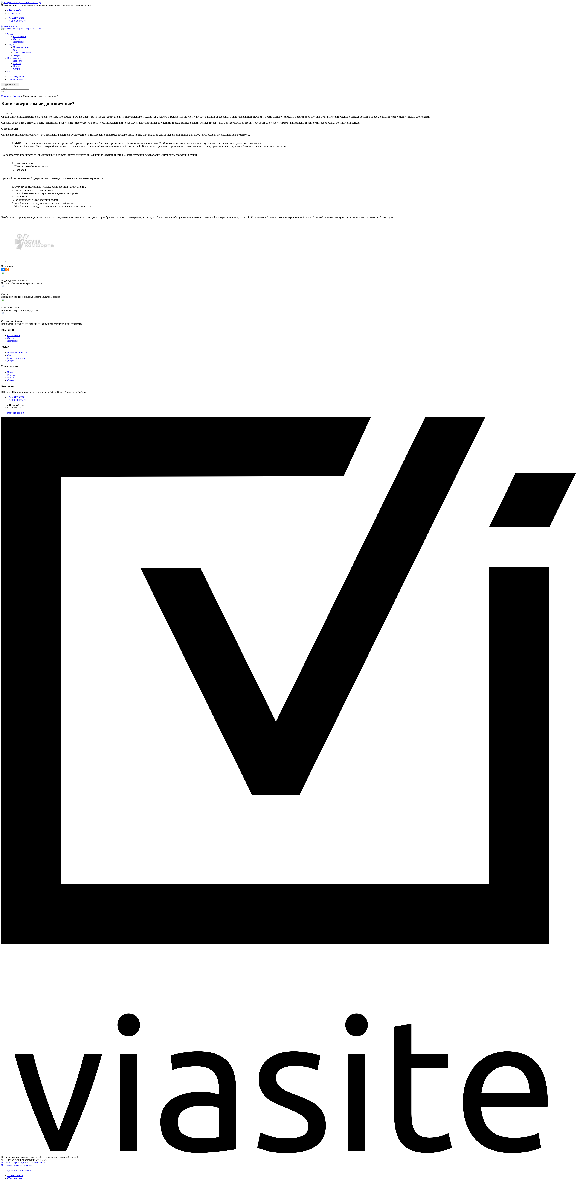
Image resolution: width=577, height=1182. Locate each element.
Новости (17, 60)
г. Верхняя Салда (15, 10)
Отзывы (17, 39)
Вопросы (18, 66)
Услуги (10, 44)
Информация (14, 58)
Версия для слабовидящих (19, 1170)
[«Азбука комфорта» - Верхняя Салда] (21, 2)
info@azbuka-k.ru (15, 412)
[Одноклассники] (7, 269)
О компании (19, 36)
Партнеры (18, 42)
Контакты (12, 71)
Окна (16, 50)
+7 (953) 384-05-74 (16, 21)
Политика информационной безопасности (23, 1162)
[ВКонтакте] (3, 269)
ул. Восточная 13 (15, 13)
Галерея (17, 63)
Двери (16, 55)
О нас (10, 33)
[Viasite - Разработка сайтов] (288, 1152)
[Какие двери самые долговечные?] (34, 261)
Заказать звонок (9, 26)
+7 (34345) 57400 (15, 18)
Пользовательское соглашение (16, 1165)
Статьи (16, 69)
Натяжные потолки (23, 47)
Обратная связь (15, 1178)
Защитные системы (23, 52)
